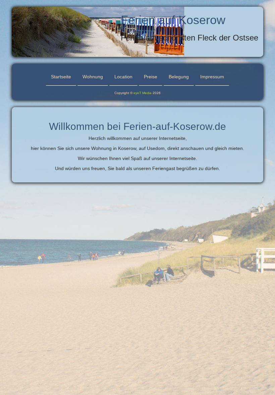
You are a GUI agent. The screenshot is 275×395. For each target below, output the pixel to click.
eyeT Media (142, 93)
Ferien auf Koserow (173, 20)
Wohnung (92, 76)
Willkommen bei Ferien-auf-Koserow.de (137, 126)
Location (123, 76)
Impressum (212, 76)
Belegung (179, 76)
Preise (150, 76)
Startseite (61, 76)
